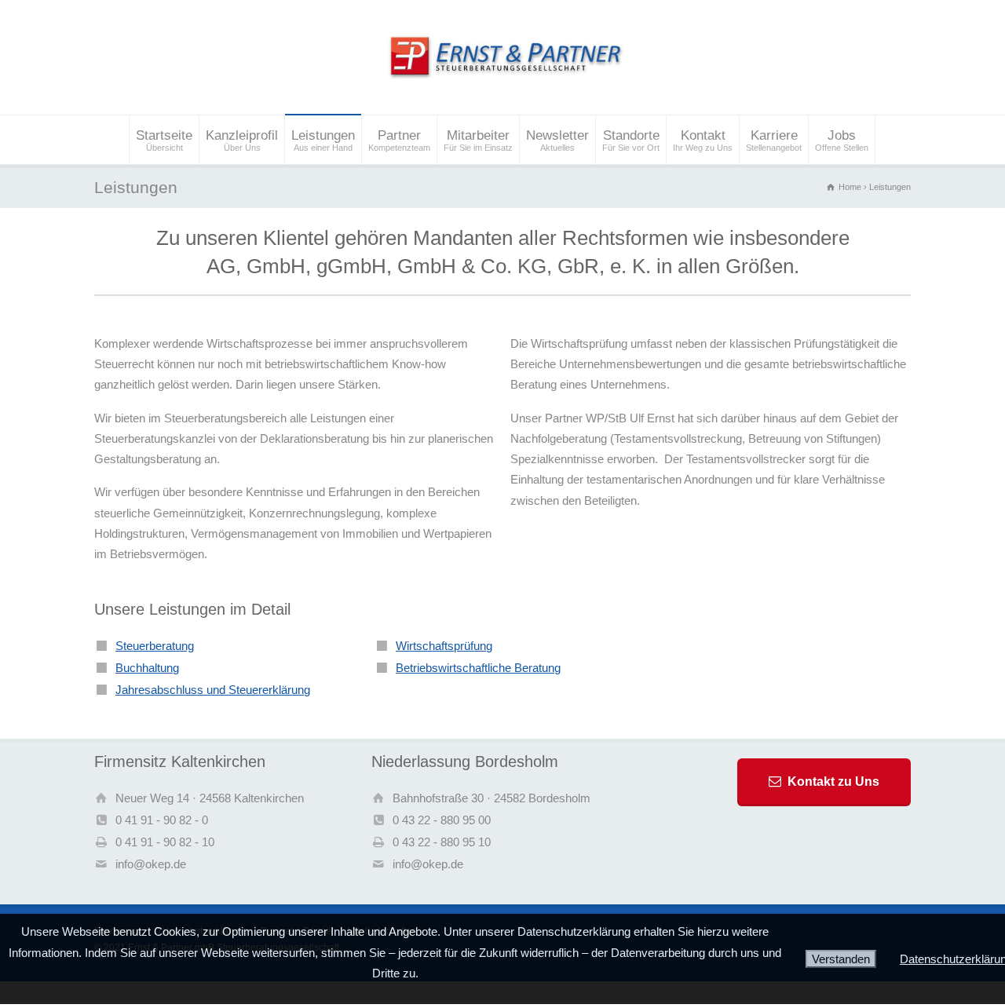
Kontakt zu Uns (833, 781)
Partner (399, 140)
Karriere (774, 140)
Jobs (841, 140)
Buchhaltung (147, 667)
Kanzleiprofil (242, 140)
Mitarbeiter (478, 140)
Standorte (631, 140)
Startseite (164, 140)
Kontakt (703, 140)
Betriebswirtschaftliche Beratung (478, 667)
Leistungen (323, 140)
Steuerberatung (154, 645)
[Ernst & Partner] (502, 84)
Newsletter (557, 140)
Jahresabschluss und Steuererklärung (212, 689)
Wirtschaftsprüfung (444, 645)
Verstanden (841, 959)
